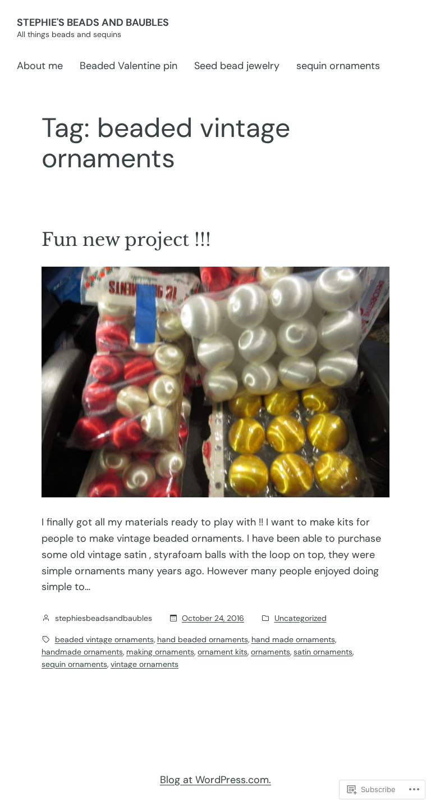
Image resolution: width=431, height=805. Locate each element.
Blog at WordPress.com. (215, 779)
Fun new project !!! (126, 240)
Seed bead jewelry (236, 65)
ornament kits (222, 652)
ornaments (270, 652)
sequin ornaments (338, 65)
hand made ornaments (293, 639)
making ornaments (160, 652)
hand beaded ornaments (202, 639)
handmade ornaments (82, 652)
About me (40, 65)
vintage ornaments (144, 664)
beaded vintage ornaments (104, 639)
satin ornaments (323, 652)
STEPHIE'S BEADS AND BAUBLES (93, 22)
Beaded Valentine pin (128, 65)
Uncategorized (300, 618)
